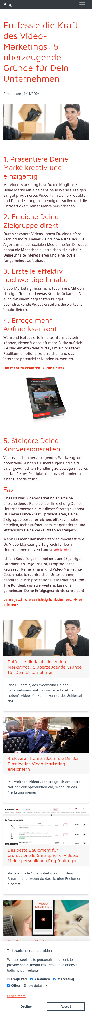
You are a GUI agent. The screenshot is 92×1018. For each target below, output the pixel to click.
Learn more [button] (16, 996)
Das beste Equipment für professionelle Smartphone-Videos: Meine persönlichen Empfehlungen (43, 855)
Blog (8, 4)
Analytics (42, 979)
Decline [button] (26, 1006)
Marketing (65, 979)
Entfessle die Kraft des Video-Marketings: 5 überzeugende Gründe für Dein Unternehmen (45, 667)
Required (19, 979)
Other (16, 986)
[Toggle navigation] (82, 4)
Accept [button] (66, 1006)
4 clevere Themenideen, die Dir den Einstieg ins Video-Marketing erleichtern (44, 764)
